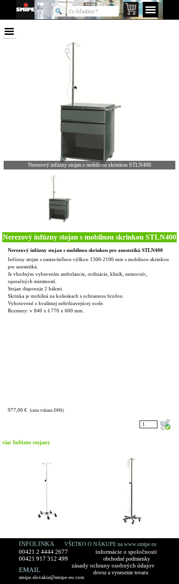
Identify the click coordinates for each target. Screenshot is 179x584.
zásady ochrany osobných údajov (113, 565)
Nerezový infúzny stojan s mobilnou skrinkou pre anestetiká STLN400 (85, 250)
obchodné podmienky (126, 559)
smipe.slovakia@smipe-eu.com (51, 577)
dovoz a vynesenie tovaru (120, 572)
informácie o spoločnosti (126, 552)
